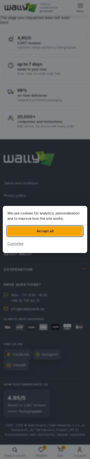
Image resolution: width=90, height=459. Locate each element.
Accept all (45, 231)
